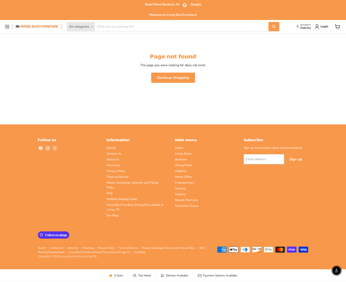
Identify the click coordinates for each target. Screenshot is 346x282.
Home (179, 148)
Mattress (181, 171)
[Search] (274, 26)
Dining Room (183, 165)
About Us (113, 159)
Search (111, 148)
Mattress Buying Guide (122, 199)
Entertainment (184, 183)
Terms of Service (118, 177)
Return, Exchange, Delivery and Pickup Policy (168, 248)
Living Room (183, 154)
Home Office (183, 177)
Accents (180, 188)
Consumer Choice (186, 206)
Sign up (295, 159)
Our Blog (113, 215)
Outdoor (180, 194)
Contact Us (114, 154)
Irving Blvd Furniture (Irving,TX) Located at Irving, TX (99, 252)
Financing (113, 165)
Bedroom (181, 159)
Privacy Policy (116, 171)
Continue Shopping (173, 77)
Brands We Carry (186, 200)
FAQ (110, 193)
